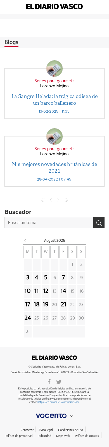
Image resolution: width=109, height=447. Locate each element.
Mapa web (63, 435)
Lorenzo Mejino (54, 86)
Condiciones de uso (70, 430)
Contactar (27, 430)
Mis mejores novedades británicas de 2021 (54, 167)
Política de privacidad (18, 435)
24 (28, 318)
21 (63, 304)
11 (36, 291)
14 (63, 291)
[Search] (99, 222)
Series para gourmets (54, 81)
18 (37, 304)
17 (27, 304)
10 (28, 291)
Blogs (11, 42)
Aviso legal (46, 430)
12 (45, 291)
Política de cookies (87, 435)
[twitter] (59, 381)
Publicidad (44, 435)
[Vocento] (54, 416)
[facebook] (49, 381)
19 (46, 304)
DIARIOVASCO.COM (54, 358)
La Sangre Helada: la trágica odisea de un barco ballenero (54, 99)
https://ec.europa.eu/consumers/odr (58, 402)
